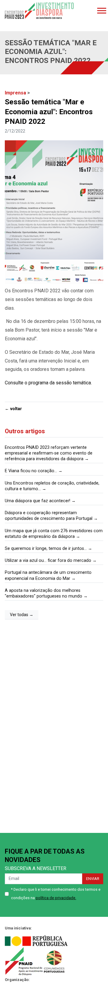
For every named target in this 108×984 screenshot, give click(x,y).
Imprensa (16, 93)
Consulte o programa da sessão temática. (48, 383)
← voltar (13, 408)
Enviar (92, 878)
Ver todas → (21, 614)
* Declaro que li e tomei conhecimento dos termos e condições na (55, 893)
